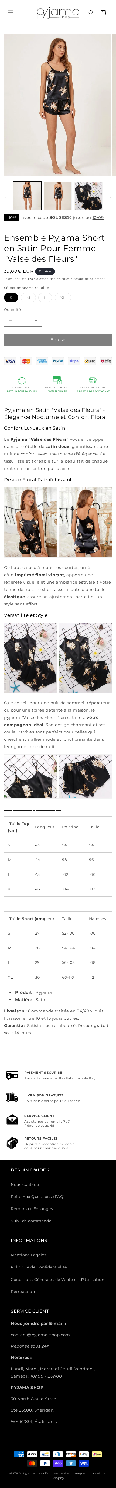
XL (65, 298)
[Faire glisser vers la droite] (110, 197)
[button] (11, 13)
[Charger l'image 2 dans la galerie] (58, 196)
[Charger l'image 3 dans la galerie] (88, 196)
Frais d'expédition (42, 279)
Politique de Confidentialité (39, 1267)
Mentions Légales (28, 1255)
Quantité (12, 309)
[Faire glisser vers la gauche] (6, 197)
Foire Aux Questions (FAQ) (38, 1196)
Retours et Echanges (32, 1208)
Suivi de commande (31, 1220)
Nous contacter (26, 1184)
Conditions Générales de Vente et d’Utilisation (57, 1279)
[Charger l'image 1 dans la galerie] (27, 196)
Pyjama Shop (33, 1473)
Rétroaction (23, 1291)
